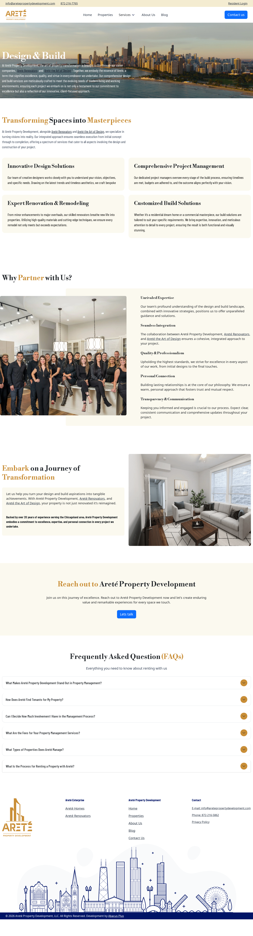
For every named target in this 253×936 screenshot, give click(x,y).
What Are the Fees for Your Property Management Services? (43, 733)
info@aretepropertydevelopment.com (30, 3)
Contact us (236, 14)
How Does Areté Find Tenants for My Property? (34, 699)
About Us (148, 15)
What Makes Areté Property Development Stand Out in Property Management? (54, 683)
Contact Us (137, 838)
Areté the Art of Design (90, 131)
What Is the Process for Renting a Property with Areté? (40, 766)
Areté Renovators (61, 131)
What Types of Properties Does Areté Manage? (35, 749)
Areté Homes (75, 808)
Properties (105, 15)
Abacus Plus (116, 916)
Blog (164, 15)
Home (87, 15)
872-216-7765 (69, 3)
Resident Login (237, 3)
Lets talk (126, 614)
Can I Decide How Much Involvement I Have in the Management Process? (50, 716)
